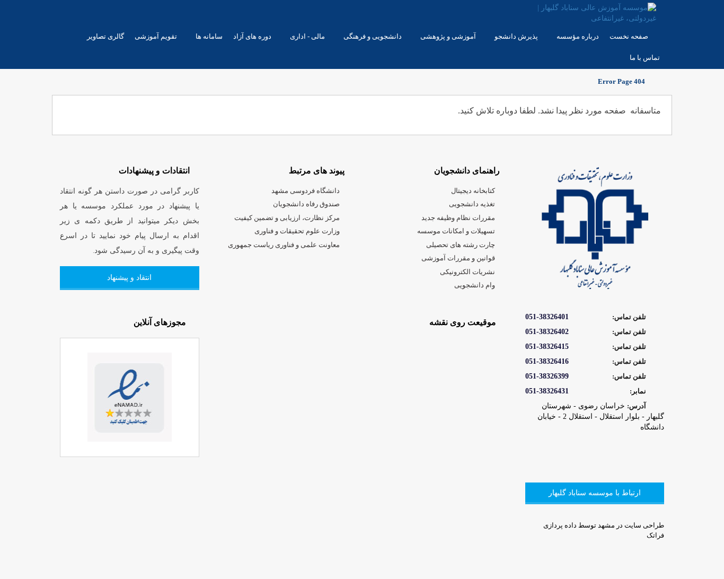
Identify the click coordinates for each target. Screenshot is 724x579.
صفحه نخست (629, 36)
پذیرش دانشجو (516, 36)
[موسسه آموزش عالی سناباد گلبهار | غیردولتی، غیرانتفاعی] (588, 12)
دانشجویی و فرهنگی (372, 36)
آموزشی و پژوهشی (448, 36)
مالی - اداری (307, 36)
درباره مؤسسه (578, 36)
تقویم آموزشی (156, 36)
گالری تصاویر (105, 36)
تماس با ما (645, 58)
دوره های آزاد (252, 36)
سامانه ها (209, 36)
